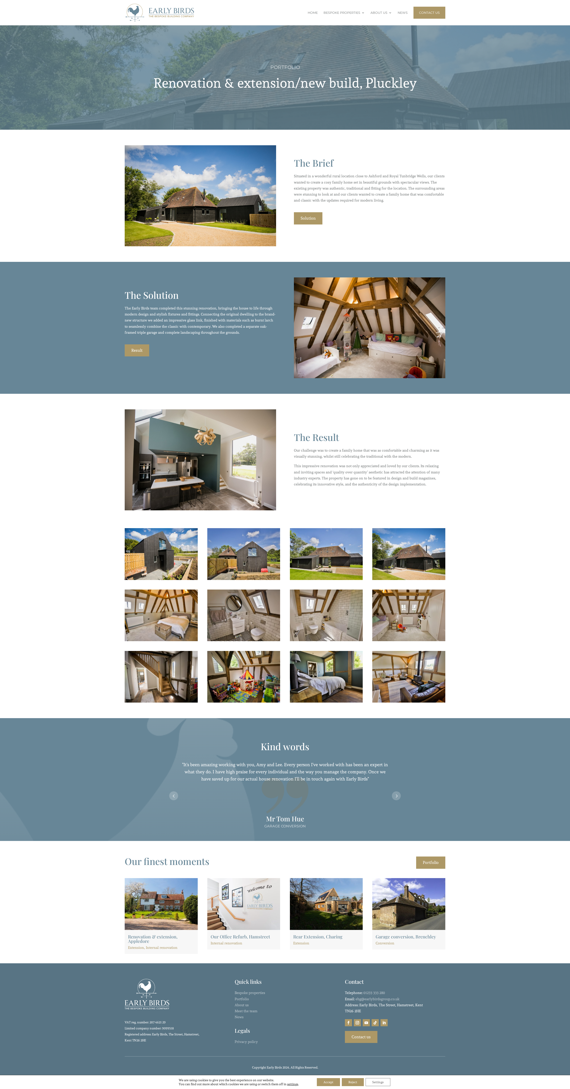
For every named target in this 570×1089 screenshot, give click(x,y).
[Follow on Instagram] (357, 1022)
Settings (378, 1082)
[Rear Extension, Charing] (326, 904)
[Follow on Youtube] (366, 1022)
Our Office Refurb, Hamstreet (240, 936)
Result (136, 350)
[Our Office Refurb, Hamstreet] (243, 904)
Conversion (385, 943)
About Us (378, 13)
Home (313, 13)
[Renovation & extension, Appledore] (161, 904)
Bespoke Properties (342, 13)
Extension (136, 948)
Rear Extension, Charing (317, 936)
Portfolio (431, 862)
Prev (173, 795)
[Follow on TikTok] (375, 1022)
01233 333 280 (374, 993)
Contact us (361, 1036)
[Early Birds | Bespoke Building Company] (161, 580)
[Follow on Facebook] (348, 1022)
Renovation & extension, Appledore (152, 938)
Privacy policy (246, 1042)
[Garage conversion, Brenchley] (408, 904)
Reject (352, 1082)
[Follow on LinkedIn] (384, 1022)
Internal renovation (161, 948)
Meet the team (246, 1011)
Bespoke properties (250, 993)
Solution (308, 218)
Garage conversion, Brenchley (406, 936)
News (403, 13)
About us (242, 1005)
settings (292, 1084)
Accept (328, 1082)
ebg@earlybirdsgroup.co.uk (377, 999)
